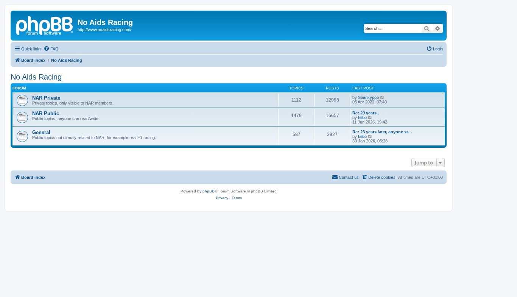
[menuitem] (51, 48)
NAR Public (45, 113)
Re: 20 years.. (365, 113)
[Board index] (45, 25)
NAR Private (46, 98)
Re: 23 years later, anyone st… (382, 132)
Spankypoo (368, 97)
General (41, 132)
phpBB (208, 191)
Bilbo (362, 117)
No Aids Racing (36, 77)
